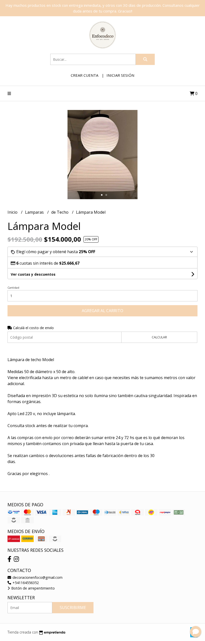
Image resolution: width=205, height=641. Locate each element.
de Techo (60, 212)
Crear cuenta (84, 75)
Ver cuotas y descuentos (33, 274)
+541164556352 (25, 582)
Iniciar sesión (120, 75)
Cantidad (13, 287)
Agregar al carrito (102, 310)
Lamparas (35, 212)
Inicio (13, 212)
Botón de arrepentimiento (32, 588)
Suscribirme (73, 607)
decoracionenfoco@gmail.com (37, 577)
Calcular (159, 337)
